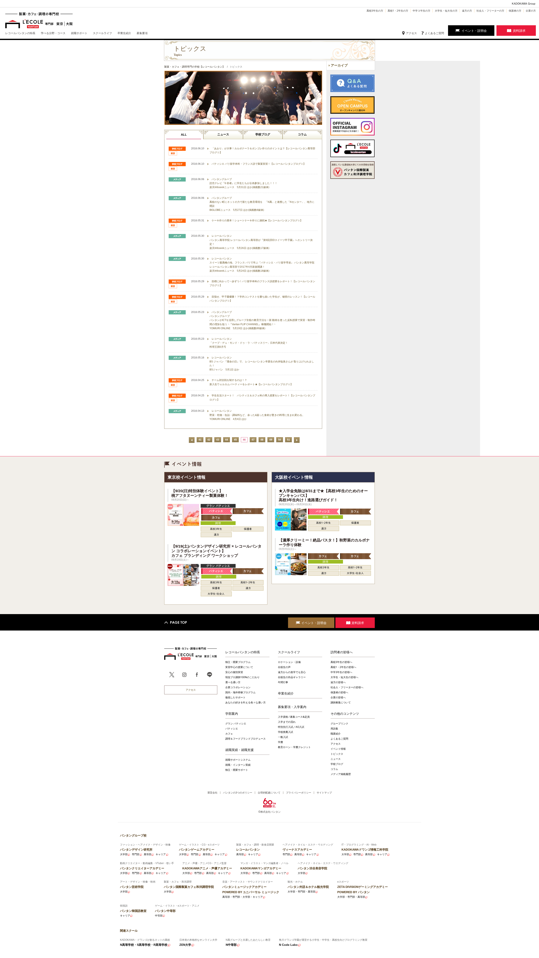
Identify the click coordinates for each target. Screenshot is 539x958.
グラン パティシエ (235, 723)
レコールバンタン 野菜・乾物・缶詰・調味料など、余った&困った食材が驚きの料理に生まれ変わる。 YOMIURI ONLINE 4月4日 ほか (257, 414)
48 (261, 439)
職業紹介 (336, 733)
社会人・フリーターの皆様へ (347, 687)
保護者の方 (515, 10)
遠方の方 (467, 10)
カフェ (229, 733)
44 (226, 439)
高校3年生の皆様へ (341, 662)
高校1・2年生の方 (398, 10)
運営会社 (212, 792)
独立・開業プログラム (238, 662)
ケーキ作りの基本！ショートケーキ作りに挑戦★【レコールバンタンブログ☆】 (257, 220)
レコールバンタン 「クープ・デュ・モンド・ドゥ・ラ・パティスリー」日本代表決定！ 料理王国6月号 (248, 342)
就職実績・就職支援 (239, 750)
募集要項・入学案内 (292, 707)
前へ (192, 440)
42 (208, 439)
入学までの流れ (287, 722)
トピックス (337, 754)
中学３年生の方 (421, 10)
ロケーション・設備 (289, 662)
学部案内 (231, 713)
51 (288, 439)
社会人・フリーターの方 (490, 10)
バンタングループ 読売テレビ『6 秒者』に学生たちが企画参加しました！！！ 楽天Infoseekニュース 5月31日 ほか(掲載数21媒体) (243, 183)
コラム (302, 134)
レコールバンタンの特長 (242, 652)
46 (244, 439)
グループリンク (339, 723)
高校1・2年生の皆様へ (343, 667)
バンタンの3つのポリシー (237, 792)
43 (217, 439)
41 (200, 439)
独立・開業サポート (236, 770)
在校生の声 (284, 667)
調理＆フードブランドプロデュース (245, 738)
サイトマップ (324, 792)
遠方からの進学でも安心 (292, 672)
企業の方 (531, 10)
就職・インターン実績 (238, 765)
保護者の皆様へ (339, 692)
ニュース (223, 134)
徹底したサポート (235, 697)
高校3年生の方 (375, 10)
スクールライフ (289, 652)
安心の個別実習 (234, 672)
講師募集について (341, 702)
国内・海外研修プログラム (240, 692)
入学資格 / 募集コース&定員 (294, 717)
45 (235, 439)
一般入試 (283, 737)
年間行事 (283, 682)
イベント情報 (338, 749)
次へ (297, 440)
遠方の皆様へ (338, 682)
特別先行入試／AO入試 (291, 727)
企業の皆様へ (338, 697)
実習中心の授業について (239, 667)
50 (279, 439)
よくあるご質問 (434, 33)
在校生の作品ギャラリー (292, 677)
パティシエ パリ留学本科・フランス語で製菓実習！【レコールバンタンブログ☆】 (259, 163)
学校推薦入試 (285, 732)
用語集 (334, 728)
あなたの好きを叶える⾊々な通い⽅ (245, 702)
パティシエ (231, 728)
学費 (280, 742)
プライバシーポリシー (298, 792)
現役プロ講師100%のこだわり (242, 677)
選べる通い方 (232, 682)
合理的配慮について (269, 792)
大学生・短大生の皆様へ (344, 677)
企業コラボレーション (238, 687)
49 (270, 439)
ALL (184, 134)
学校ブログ (262, 134)
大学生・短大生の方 (446, 10)
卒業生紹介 (286, 693)
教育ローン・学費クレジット (294, 747)
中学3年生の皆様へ (341, 672)
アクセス (411, 33)
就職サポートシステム (238, 760)
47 (253, 439)
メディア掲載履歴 (341, 774)
